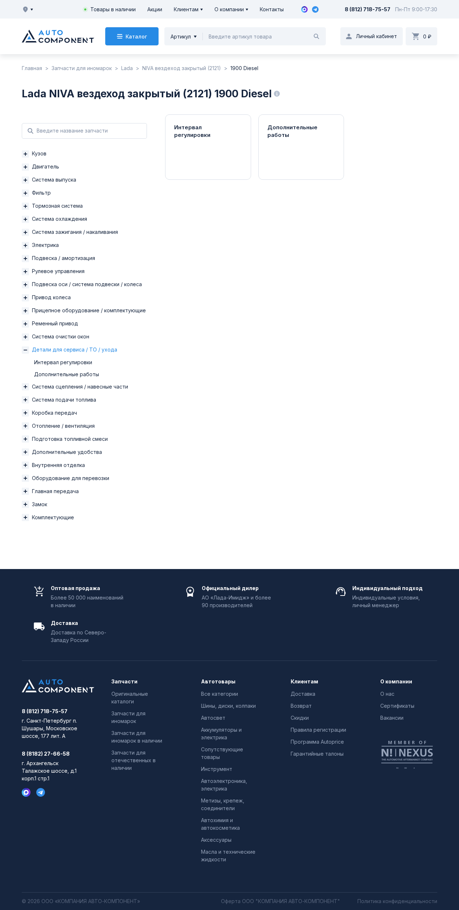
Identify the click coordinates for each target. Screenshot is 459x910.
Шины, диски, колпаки (228, 706)
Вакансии (391, 718)
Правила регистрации (318, 730)
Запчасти (124, 681)
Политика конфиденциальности (397, 901)
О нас (387, 694)
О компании (229, 9)
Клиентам (186, 9)
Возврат (301, 706)
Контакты (272, 9)
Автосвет (213, 718)
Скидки (300, 718)
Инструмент (216, 769)
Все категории (219, 694)
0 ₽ (427, 36)
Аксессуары (216, 840)
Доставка (303, 694)
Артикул (181, 36)
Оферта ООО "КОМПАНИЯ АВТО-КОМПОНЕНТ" (280, 901)
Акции (154, 9)
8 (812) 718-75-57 (367, 9)
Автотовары (218, 681)
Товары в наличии (113, 9)
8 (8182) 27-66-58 (46, 753)
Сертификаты (397, 706)
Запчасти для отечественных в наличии (133, 760)
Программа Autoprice (317, 742)
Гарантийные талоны (317, 754)
